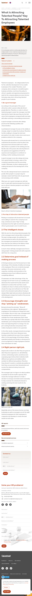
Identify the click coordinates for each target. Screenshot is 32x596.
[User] (26, 2)
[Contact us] (25, 594)
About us (10, 560)
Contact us (3, 560)
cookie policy (11, 584)
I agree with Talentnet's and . (16, 541)
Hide (8, 61)
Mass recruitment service (7, 446)
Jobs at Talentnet (5, 563)
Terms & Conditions (21, 540)
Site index (24, 573)
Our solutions (17, 560)
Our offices (13, 563)
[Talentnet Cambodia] (4, 2)
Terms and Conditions (15, 573)
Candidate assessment (7, 443)
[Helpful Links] (30, 594)
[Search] (22, 2)
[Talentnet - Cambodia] (11, 3)
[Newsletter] (28, 594)
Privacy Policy (7, 542)
